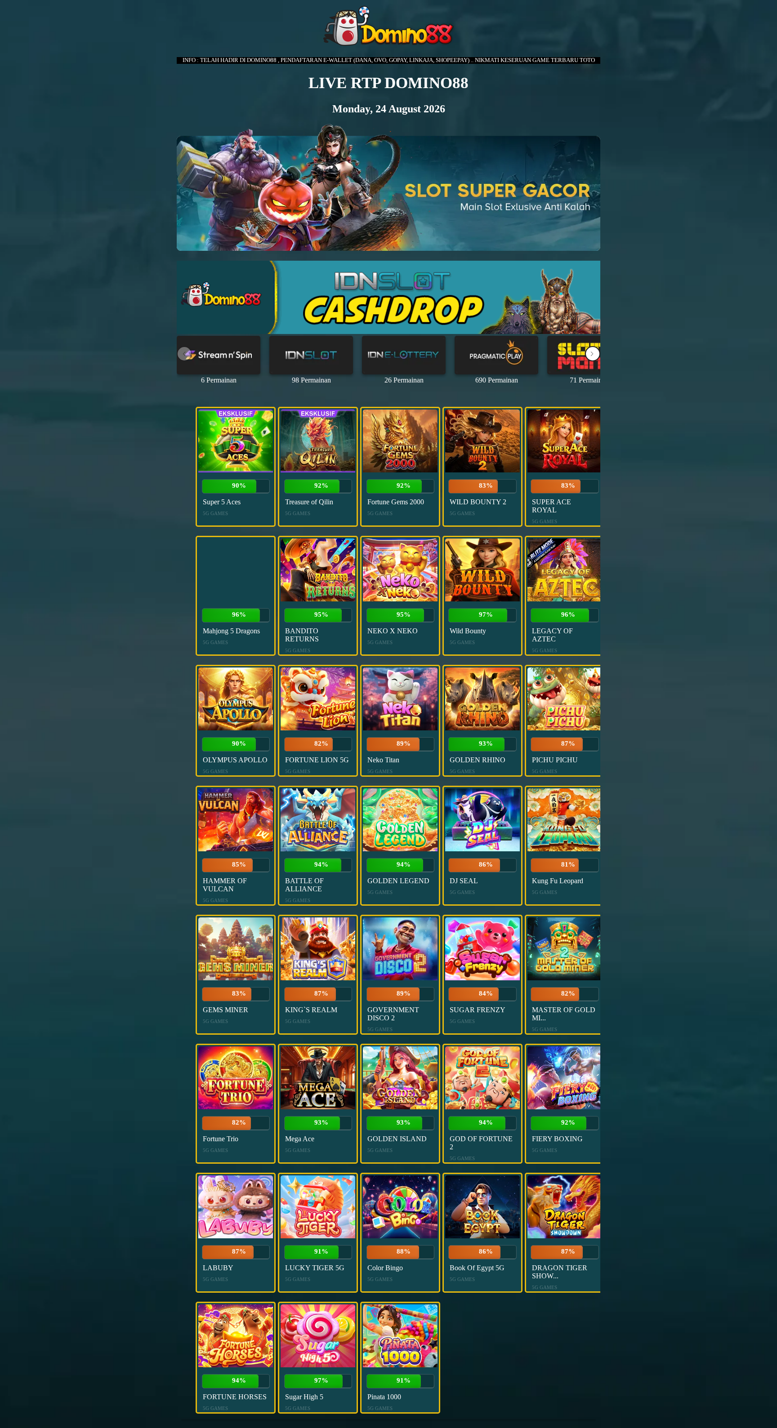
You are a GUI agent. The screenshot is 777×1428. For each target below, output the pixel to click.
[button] (592, 353)
